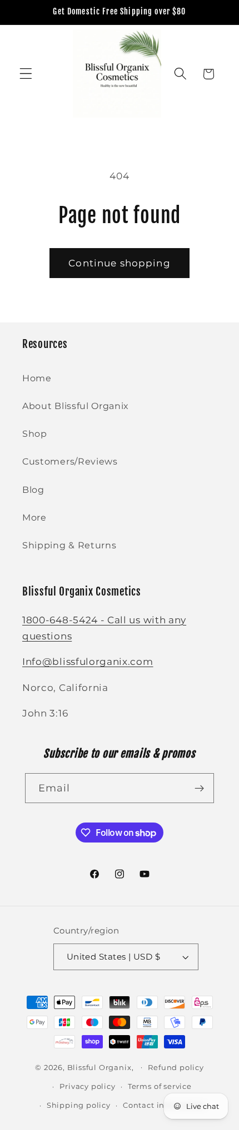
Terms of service (160, 1086)
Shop (34, 433)
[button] (26, 74)
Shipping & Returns (69, 545)
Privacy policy (87, 1086)
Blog (33, 489)
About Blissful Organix (75, 405)
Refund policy (175, 1067)
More (34, 517)
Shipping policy (79, 1105)
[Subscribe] (200, 788)
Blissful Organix (99, 1067)
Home (37, 378)
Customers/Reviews (70, 461)
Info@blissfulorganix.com (87, 661)
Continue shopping (119, 263)
